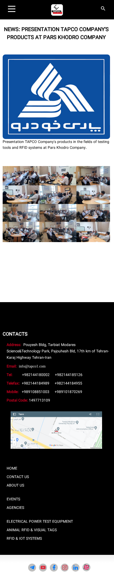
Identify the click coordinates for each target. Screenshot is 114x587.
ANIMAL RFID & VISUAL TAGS (32, 530)
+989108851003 (35, 392)
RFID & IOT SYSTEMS (24, 539)
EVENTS (13, 499)
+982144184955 (68, 383)
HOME (12, 468)
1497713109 (39, 400)
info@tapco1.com (32, 366)
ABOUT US (15, 485)
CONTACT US (18, 477)
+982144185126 (68, 375)
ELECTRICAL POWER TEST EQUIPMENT (40, 522)
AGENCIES (15, 508)
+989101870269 (68, 392)
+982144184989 (35, 383)
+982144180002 (36, 375)
